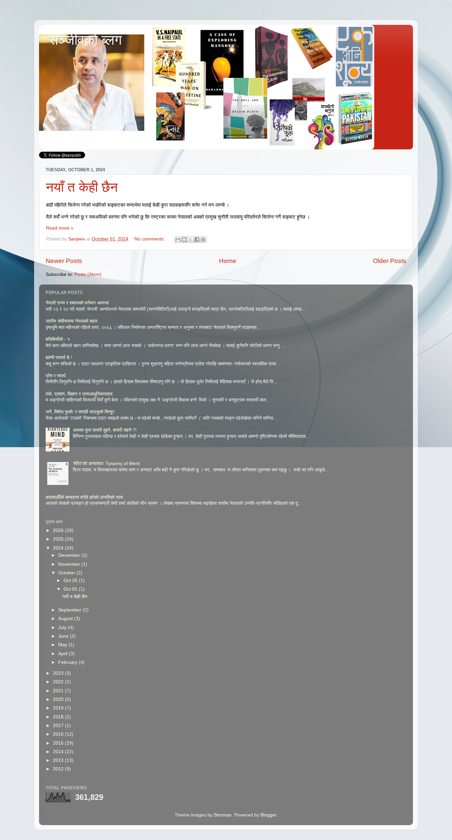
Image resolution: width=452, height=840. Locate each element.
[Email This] (178, 239)
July (63, 627)
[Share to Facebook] (197, 239)
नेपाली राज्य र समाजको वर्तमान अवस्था (77, 302)
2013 (59, 760)
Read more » (59, 228)
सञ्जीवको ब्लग (85, 40)
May (63, 644)
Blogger (268, 815)
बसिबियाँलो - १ (58, 339)
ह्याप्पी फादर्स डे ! (59, 357)
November (69, 564)
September (70, 609)
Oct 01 (71, 589)
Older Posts (389, 260)
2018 (59, 716)
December (69, 555)
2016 (59, 734)
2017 (59, 725)
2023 (59, 673)
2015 (59, 743)
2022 (59, 681)
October (67, 572)
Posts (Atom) (88, 274)
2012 (59, 768)
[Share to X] (190, 239)
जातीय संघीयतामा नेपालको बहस (72, 321)
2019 (59, 708)
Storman (223, 815)
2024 (59, 548)
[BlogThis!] (184, 239)
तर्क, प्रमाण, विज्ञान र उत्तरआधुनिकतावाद (79, 394)
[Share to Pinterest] (203, 239)
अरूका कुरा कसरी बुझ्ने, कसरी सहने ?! (105, 430)
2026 (59, 530)
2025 (59, 539)
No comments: (150, 238)
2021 (59, 690)
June (64, 636)
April (63, 653)
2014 (59, 751)
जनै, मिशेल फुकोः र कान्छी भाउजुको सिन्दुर (80, 411)
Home (227, 260)
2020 (59, 699)
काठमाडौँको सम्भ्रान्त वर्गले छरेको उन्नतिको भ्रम (84, 497)
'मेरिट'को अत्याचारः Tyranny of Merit (106, 463)
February (68, 662)
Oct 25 (71, 580)
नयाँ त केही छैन (82, 187)
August (66, 618)
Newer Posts (64, 260)
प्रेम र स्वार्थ (56, 375)
